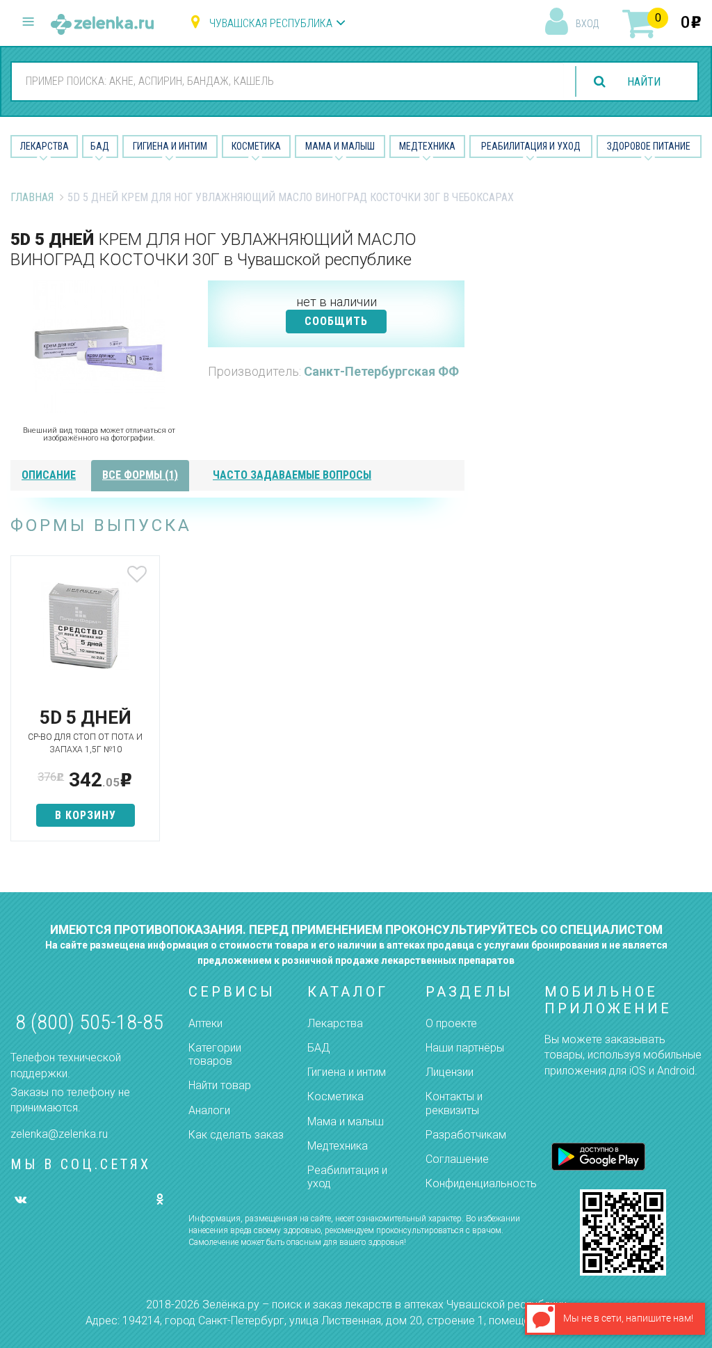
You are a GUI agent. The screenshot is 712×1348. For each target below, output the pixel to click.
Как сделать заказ (236, 1134)
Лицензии (450, 1072)
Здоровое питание (648, 146)
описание (49, 475)
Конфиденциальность (481, 1183)
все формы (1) (140, 475)
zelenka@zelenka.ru (59, 1134)
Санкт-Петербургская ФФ (381, 371)
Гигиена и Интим (170, 146)
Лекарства (44, 146)
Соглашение (457, 1159)
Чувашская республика (270, 23)
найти (644, 81)
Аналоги (209, 1110)
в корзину (85, 815)
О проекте (451, 1023)
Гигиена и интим (346, 1072)
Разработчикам (466, 1134)
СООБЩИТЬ (336, 321)
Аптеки (205, 1023)
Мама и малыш (340, 146)
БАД (99, 146)
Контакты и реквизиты (454, 1103)
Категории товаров (214, 1054)
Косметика (256, 146)
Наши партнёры (465, 1047)
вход (587, 23)
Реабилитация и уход (531, 146)
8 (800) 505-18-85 (89, 1022)
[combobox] (288, 81)
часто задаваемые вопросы (292, 475)
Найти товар (219, 1085)
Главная (32, 197)
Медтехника (427, 146)
